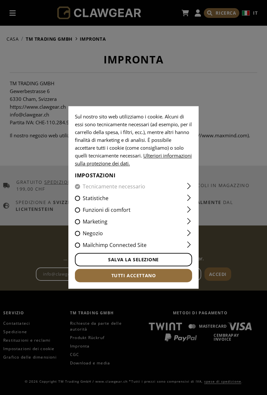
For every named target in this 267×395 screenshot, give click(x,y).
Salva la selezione (133, 260)
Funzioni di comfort (107, 210)
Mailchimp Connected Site (115, 245)
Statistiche (95, 198)
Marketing (95, 221)
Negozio (93, 233)
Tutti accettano (133, 276)
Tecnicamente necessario (114, 186)
